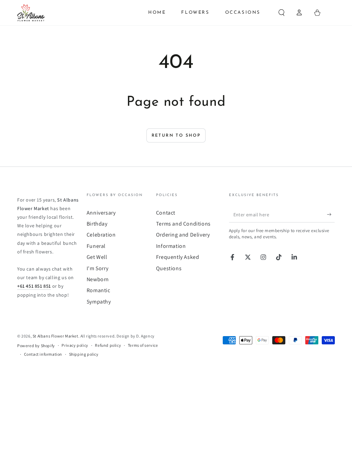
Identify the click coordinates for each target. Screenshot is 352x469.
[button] (281, 12)
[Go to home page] (31, 12)
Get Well (97, 257)
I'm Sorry (97, 268)
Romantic (98, 290)
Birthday (97, 223)
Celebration (101, 234)
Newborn (98, 279)
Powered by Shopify (36, 345)
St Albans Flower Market (55, 336)
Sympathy (99, 301)
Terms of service (143, 345)
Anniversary (101, 212)
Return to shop (176, 136)
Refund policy (108, 345)
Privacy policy (75, 345)
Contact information (43, 354)
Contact (165, 212)
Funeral (96, 246)
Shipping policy (84, 354)
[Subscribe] (331, 214)
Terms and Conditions (183, 223)
